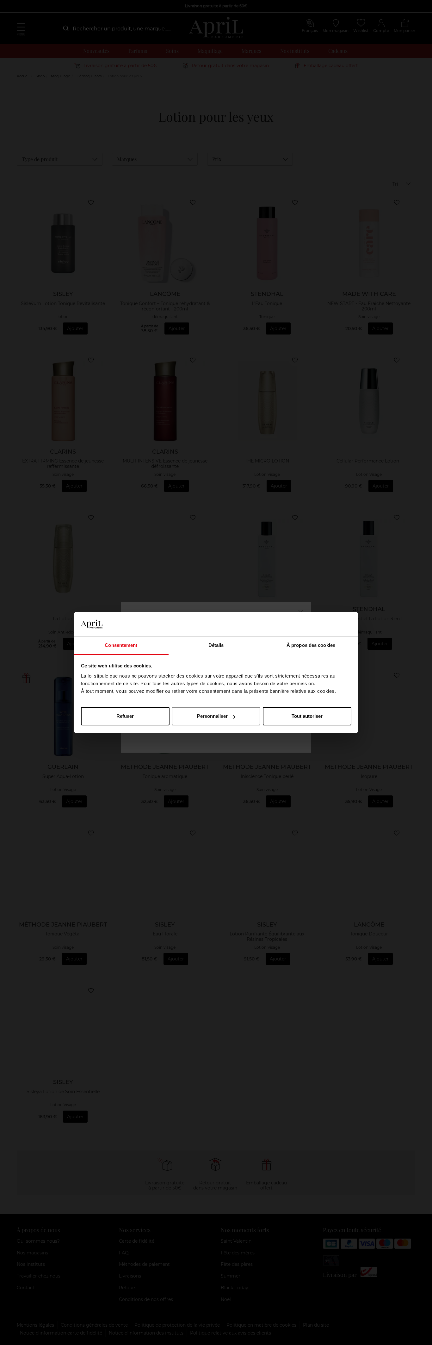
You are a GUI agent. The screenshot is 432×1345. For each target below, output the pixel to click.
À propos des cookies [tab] (311, 645)
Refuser (125, 716)
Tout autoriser (307, 716)
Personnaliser (212, 716)
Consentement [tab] (121, 645)
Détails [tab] (216, 645)
